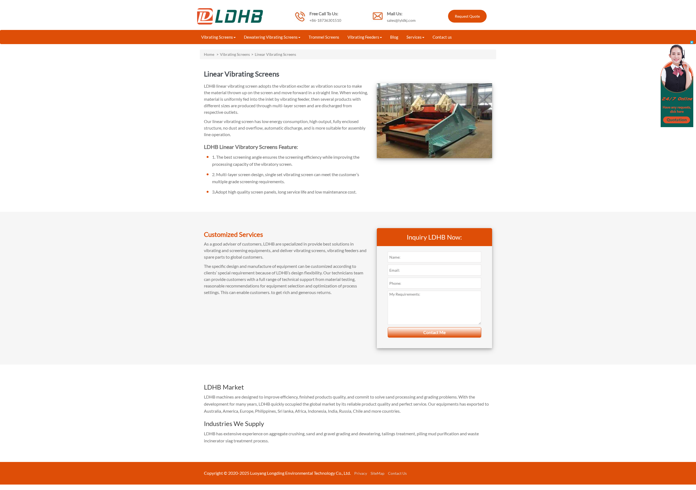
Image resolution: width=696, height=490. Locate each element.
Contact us (442, 37)
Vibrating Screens (217, 37)
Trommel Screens (324, 37)
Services (414, 37)
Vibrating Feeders (363, 37)
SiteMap (377, 473)
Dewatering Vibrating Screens (271, 37)
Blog (394, 37)
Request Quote (467, 16)
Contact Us (397, 473)
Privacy (360, 473)
